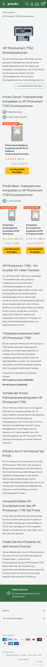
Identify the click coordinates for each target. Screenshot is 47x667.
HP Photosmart (9, 12)
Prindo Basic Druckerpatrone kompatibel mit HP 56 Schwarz (11, 229)
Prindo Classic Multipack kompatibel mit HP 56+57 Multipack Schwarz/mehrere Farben (17, 149)
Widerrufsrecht (32, 655)
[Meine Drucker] (37, 3)
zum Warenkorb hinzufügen (17, 170)
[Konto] (32, 4)
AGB (39, 655)
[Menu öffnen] (4, 4)
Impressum (23, 655)
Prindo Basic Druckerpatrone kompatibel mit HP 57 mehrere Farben (34, 229)
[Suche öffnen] (27, 4)
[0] (42, 3)
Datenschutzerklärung (12, 655)
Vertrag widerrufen (23, 659)
